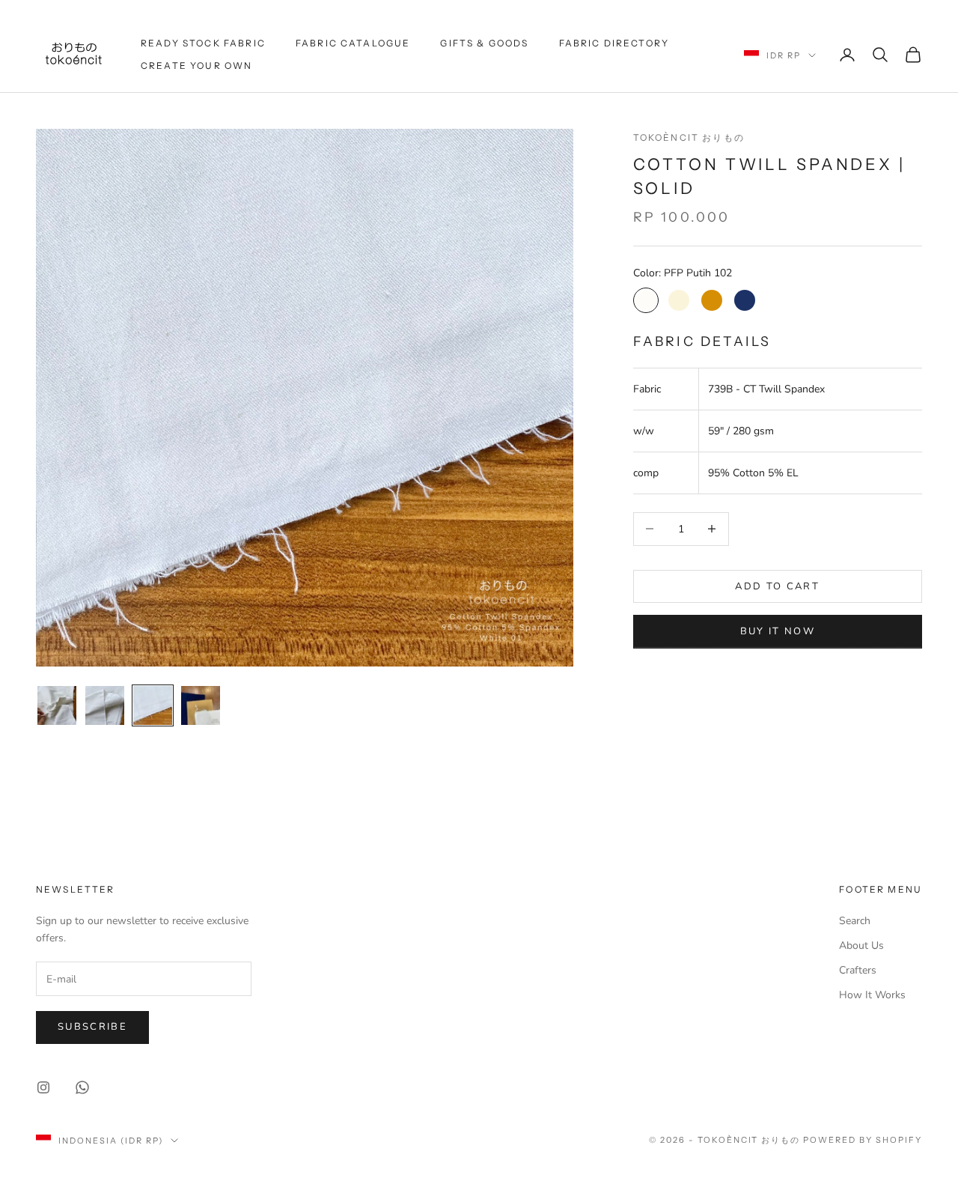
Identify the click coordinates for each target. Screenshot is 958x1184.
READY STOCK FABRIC (203, 43)
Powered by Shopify (862, 1140)
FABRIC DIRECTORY (614, 43)
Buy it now (777, 631)
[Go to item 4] (201, 705)
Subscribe (92, 1026)
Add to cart (777, 585)
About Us (861, 945)
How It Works (872, 995)
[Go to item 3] (153, 705)
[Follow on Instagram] (43, 1087)
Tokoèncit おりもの (689, 137)
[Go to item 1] (57, 705)
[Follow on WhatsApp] (82, 1087)
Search (854, 921)
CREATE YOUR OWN (196, 65)
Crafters (857, 970)
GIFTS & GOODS (484, 43)
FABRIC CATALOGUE (353, 43)
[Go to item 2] (105, 705)
